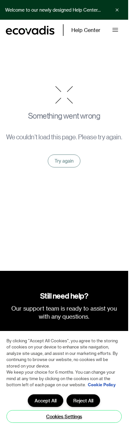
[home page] (30, 30)
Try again (64, 161)
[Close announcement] (117, 10)
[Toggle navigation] (115, 30)
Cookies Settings (64, 416)
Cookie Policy (102, 384)
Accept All (45, 400)
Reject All (83, 400)
